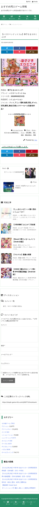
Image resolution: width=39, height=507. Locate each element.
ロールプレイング (7, 452)
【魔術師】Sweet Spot (9, 485)
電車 (34, 135)
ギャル (33, 130)
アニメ (28, 130)
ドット (22, 132)
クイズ (5, 432)
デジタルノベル (7, 446)
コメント (4, 325)
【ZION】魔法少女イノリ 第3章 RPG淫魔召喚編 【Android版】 (24, 271)
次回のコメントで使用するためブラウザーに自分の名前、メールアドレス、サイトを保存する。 (20, 374)
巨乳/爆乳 (28, 132)
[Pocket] (19, 52)
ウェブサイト (5, 363)
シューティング (9, 438)
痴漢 (22, 135)
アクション (5, 426)
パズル (6, 449)
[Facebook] (19, 48)
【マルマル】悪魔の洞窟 (22, 254)
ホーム (5, 24)
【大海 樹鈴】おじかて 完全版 (24, 224)
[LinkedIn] (7, 52)
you (35, 140)
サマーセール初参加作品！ (11, 132)
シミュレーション (16, 24)
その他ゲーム (8, 423)
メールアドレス (6, 354)
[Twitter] (7, 48)
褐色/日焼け (28, 135)
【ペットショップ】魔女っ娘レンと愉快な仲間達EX (18, 488)
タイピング (7, 441)
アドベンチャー (7, 429)
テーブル (7, 444)
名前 (3, 345)
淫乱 (34, 132)
